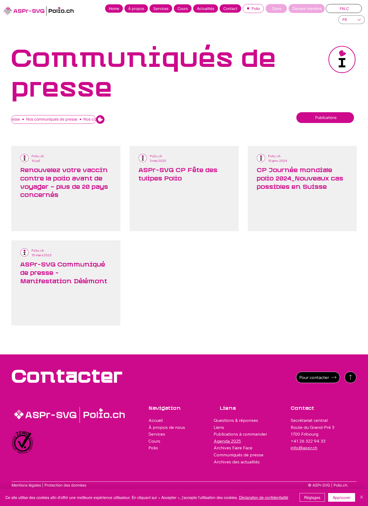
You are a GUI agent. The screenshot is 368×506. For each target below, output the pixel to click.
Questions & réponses (236, 420)
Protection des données (65, 485)
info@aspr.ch (304, 447)
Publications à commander (240, 434)
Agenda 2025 (227, 441)
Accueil (155, 420)
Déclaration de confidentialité (263, 497)
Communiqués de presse (238, 454)
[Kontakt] (350, 377)
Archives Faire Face (233, 447)
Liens (219, 427)
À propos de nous (166, 427)
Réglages (312, 497)
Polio (153, 447)
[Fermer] (361, 497)
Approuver (341, 497)
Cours (154, 441)
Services (156, 434)
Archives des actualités (237, 461)
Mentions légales (26, 485)
